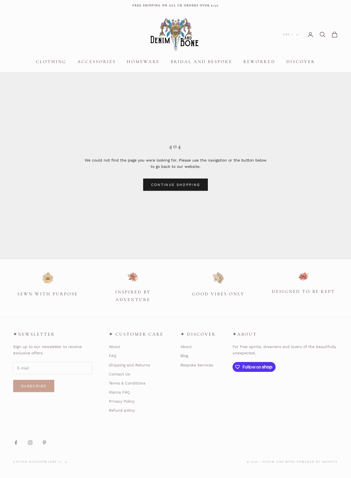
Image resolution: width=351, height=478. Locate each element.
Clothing (51, 61)
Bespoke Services (196, 365)
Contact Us (119, 374)
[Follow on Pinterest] (44, 442)
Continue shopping (175, 185)
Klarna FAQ (119, 392)
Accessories (96, 61)
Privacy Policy (122, 401)
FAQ (112, 355)
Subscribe (33, 386)
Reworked (259, 61)
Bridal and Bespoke (201, 61)
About (114, 346)
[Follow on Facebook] (16, 442)
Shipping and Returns (129, 365)
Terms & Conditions (127, 383)
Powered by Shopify (317, 461)
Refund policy (122, 410)
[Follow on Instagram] (30, 442)
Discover (300, 61)
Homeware (143, 61)
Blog (184, 355)
